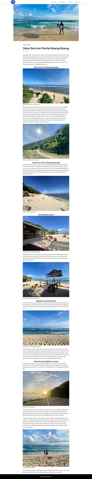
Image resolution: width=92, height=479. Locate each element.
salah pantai (35, 55)
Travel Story (62, 2)
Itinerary (70, 2)
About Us (77, 2)
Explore (54, 2)
